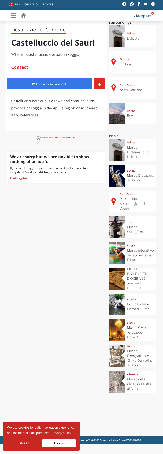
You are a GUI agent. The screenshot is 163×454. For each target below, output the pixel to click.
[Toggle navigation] (13, 15)
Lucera (131, 322)
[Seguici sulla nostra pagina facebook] (139, 4)
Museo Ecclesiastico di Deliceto (138, 152)
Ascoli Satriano (128, 85)
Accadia (131, 299)
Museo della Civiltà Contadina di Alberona (140, 384)
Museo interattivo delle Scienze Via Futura (140, 255)
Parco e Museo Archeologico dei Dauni (132, 203)
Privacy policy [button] (61, 433)
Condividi (51, 84)
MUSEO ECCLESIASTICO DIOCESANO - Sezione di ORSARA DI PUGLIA (138, 281)
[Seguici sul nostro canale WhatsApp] (132, 4)
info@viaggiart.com (21, 178)
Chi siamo (31, 4)
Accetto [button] (59, 443)
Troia (130, 222)
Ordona (124, 59)
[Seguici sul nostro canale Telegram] (124, 4)
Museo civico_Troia (136, 229)
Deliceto (132, 33)
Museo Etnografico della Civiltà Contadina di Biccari (140, 358)
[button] (14, 5)
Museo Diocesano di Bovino (140, 177)
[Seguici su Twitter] (145, 4)
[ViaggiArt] (23, 15)
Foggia (131, 245)
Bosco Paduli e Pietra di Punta (138, 306)
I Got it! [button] (24, 443)
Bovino (131, 111)
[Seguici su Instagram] (153, 4)
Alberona (132, 374)
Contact (19, 67)
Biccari (131, 346)
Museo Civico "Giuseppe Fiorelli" (137, 332)
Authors (47, 4)
